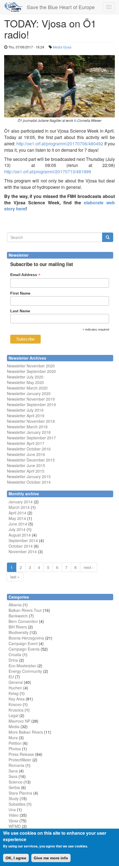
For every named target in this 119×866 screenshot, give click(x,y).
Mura (13, 737)
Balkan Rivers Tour (25, 610)
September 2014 (23, 540)
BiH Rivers (18, 627)
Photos (15, 748)
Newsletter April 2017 (25, 443)
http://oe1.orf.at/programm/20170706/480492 (59, 143)
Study (14, 798)
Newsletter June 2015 (26, 465)
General (16, 682)
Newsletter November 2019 (31, 399)
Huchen (15, 687)
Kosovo (15, 704)
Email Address (25, 274)
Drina (13, 660)
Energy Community (25, 671)
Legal (13, 715)
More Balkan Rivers (26, 732)
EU (11, 676)
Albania (15, 604)
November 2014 (23, 551)
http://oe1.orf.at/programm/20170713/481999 (47, 171)
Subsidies (17, 804)
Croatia (15, 654)
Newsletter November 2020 (31, 365)
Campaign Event (23, 643)
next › (89, 567)
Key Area (17, 699)
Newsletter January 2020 (29, 393)
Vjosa (67, 47)
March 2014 (19, 507)
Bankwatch (18, 615)
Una (12, 809)
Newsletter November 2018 (31, 421)
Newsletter (16, 437)
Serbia (14, 787)
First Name (20, 293)
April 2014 (17, 513)
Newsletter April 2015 (25, 471)
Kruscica (16, 710)
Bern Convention (23, 621)
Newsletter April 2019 (25, 415)
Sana (13, 771)
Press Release (21, 754)
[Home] (13, 7)
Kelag (14, 693)
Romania (16, 765)
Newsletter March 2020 (27, 388)
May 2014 (17, 518)
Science (15, 782)
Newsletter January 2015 (29, 476)
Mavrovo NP (19, 721)
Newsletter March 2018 (27, 426)
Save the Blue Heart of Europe (61, 7)
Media (57, 47)
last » (15, 576)
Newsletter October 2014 (29, 482)
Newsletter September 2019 (31, 404)
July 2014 (17, 529)
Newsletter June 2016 (26, 454)
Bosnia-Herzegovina (26, 638)
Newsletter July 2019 (25, 410)
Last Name (20, 311)
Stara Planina (20, 793)
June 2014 (18, 524)
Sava (13, 776)
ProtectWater (20, 759)
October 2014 (21, 546)
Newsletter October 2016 (29, 449)
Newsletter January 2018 (29, 432)
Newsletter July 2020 (25, 377)
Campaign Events (24, 649)
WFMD (15, 826)
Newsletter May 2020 (25, 382)
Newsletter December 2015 (31, 460)
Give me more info (51, 858)
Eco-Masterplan (22, 665)
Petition (15, 743)
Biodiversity (19, 632)
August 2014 (20, 535)
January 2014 (21, 501)
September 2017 (40, 437)
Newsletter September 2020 (31, 371)
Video (14, 815)
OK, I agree (16, 858)
